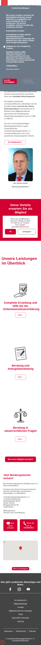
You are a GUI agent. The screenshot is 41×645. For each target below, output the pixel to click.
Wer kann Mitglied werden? (20, 459)
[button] (20, 548)
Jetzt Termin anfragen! (10, 525)
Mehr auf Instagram (20, 569)
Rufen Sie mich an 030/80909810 (29, 525)
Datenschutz (24, 227)
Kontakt (21, 607)
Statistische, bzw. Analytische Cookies (18, 47)
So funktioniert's (15, 142)
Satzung (20, 621)
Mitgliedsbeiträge (20, 604)
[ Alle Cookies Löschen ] (12, 69)
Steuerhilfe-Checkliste (20, 618)
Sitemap (32, 631)
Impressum (8, 631)
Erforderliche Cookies (15, 31)
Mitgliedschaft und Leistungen (20, 611)
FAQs (20, 614)
